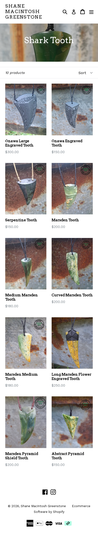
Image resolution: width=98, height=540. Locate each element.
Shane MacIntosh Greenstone (23, 12)
